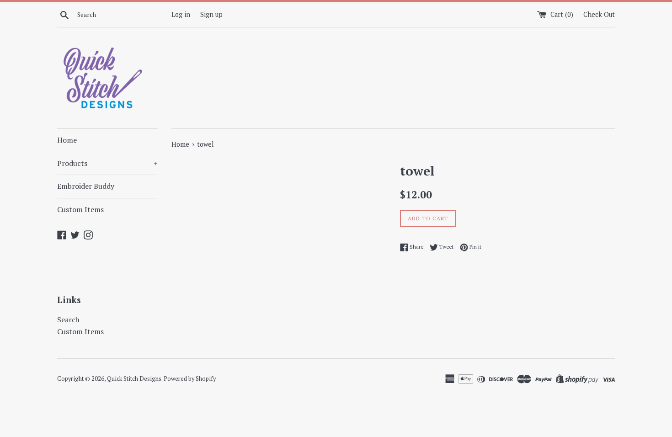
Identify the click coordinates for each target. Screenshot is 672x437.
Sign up (211, 14)
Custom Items (80, 209)
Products (107, 163)
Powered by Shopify (190, 379)
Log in (180, 14)
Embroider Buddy (85, 186)
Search (68, 319)
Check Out (599, 14)
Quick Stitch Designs (134, 379)
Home (67, 140)
